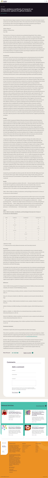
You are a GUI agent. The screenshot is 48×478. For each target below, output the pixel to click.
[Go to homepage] (4, 1)
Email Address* (14, 374)
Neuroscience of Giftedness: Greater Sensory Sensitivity (15, 428)
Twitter (37, 445)
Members (23, 451)
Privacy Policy (45, 476)
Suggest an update (27, 352)
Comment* (14, 378)
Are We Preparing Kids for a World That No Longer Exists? (15, 413)
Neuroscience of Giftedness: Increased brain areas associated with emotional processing (38, 414)
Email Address (3, 451)
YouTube (37, 450)
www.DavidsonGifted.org (31, 336)
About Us (23, 449)
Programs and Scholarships (26, 445)
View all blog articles (40, 405)
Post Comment (15, 392)
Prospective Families (25, 446)
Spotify (37, 451)
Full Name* (14, 370)
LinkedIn (37, 449)
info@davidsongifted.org (13, 470)
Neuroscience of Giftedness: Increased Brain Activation (38, 428)
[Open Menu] (46, 1)
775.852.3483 (11, 469)
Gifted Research (4, 13)
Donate (23, 450)
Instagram (37, 446)
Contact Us (11, 472)
